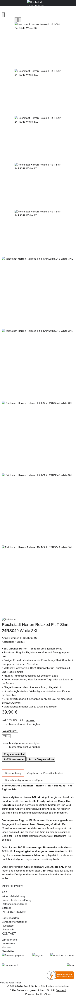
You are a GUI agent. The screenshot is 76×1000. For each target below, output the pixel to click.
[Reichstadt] (38, 619)
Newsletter (8, 951)
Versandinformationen (14, 921)
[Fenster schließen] (3, 14)
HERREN (20, 641)
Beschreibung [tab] (13, 773)
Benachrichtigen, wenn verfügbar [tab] (24, 780)
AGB (4, 892)
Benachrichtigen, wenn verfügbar (21, 743)
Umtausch (8, 929)
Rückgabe (8, 925)
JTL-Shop (45, 994)
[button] (38, 886)
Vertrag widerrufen (11, 982)
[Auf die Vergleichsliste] (16, 19)
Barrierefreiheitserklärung (17, 900)
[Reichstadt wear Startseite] (38, 2)
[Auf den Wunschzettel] (19, 19)
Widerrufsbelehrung (13, 896)
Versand (30, 720)
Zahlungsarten (10, 917)
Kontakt (6, 947)
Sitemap (6, 907)
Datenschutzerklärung (14, 903)
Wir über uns (9, 939)
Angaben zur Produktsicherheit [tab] (45, 773)
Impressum (8, 943)
